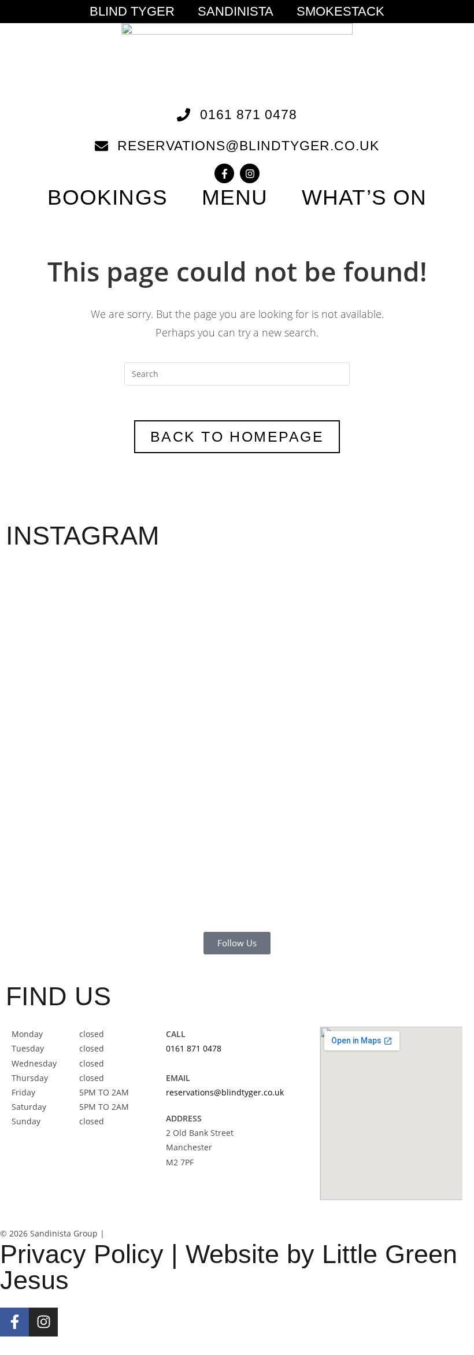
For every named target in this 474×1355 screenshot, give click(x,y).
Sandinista (235, 11)
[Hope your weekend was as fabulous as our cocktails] (145, 682)
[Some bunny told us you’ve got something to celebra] (237, 740)
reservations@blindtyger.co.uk (225, 1092)
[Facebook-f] (224, 173)
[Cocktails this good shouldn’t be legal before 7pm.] (419, 682)
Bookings (107, 197)
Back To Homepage (237, 436)
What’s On (364, 197)
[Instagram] (250, 173)
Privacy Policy (82, 1254)
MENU (235, 197)
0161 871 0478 (193, 1048)
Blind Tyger (132, 11)
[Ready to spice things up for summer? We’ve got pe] (54, 653)
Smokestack (340, 11)
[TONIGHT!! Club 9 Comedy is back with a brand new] (328, 726)
